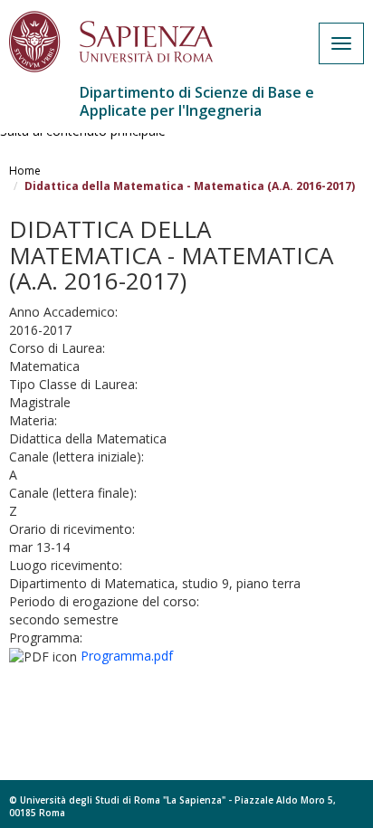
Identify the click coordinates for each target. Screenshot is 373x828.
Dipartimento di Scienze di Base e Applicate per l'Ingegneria (197, 101)
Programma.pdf (127, 655)
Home (25, 170)
